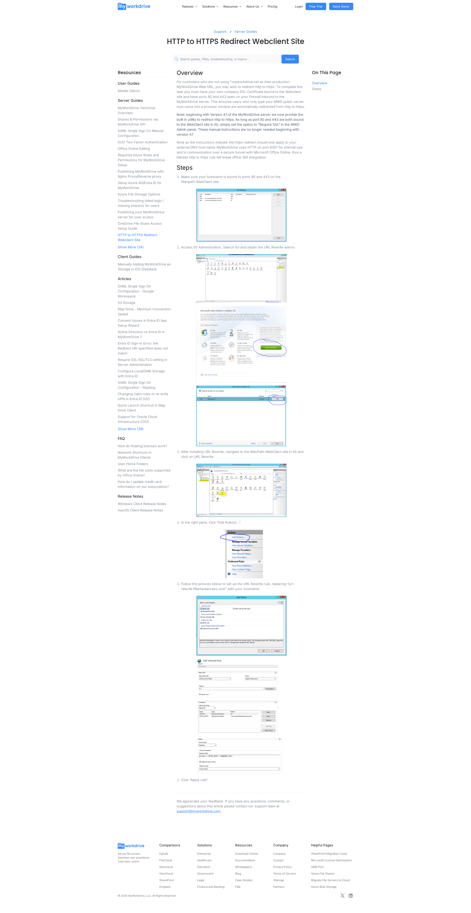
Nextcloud (166, 867)
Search (290, 59)
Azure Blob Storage (324, 887)
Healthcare (204, 860)
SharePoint (166, 880)
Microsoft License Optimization (331, 860)
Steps (316, 89)
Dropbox (165, 887)
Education (203, 867)
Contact (278, 860)
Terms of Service (284, 873)
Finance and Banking (210, 887)
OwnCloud (166, 873)
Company (279, 853)
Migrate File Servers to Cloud (330, 880)
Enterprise (204, 853)
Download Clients (246, 853)
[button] (190, 6)
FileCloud (165, 860)
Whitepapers (243, 867)
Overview (319, 83)
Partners (278, 887)
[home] (134, 6)
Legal (200, 880)
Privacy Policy (282, 867)
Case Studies (243, 880)
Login (299, 6)
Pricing (272, 6)
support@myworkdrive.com (198, 811)
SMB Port (317, 867)
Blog (238, 873)
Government (205, 873)
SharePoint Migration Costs (329, 853)
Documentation (245, 860)
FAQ (237, 887)
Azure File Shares (322, 873)
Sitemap (278, 880)
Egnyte (163, 853)
